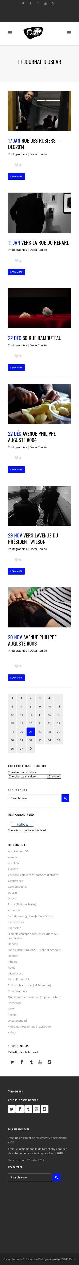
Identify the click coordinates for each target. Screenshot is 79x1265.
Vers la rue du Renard (45, 242)
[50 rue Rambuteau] (39, 308)
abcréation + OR (18, 851)
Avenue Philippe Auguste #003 (32, 640)
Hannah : (14, 956)
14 (30, 715)
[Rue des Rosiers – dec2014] (39, 111)
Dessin (12, 892)
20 (30, 723)
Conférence (15, 881)
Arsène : (13, 857)
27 (40, 732)
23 (58, 723)
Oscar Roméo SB (18, 979)
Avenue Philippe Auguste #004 (32, 437)
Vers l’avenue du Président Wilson (33, 538)
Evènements (16, 922)
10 (49, 706)
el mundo (14, 910)
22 (49, 723)
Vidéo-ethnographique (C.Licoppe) (29, 1026)
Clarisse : (14, 869)
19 (21, 723)
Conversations (17, 886)
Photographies (17, 154)
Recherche (15, 1003)
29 (58, 732)
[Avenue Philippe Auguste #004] (39, 404)
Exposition (14, 928)
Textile (12, 1015)
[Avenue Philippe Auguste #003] (39, 607)
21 (40, 723)
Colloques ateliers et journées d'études (33, 875)
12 (12, 715)
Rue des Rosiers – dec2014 (34, 143)
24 (12, 732)
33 (40, 740)
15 (40, 715)
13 (21, 715)
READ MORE (16, 176)
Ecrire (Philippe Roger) (22, 904)
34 (49, 740)
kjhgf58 (12, 961)
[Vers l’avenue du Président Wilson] (39, 506)
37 (21, 748)
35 (58, 740)
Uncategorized (17, 1020)
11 (58, 706)
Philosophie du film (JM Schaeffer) (29, 985)
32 (30, 740)
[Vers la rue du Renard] (39, 213)
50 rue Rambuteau (42, 338)
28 (49, 732)
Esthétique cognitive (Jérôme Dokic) (30, 916)
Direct (11, 898)
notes (11, 967)
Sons (11, 1009)
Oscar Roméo (38, 154)
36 (12, 748)
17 (58, 715)
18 (12, 723)
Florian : (13, 944)
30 (12, 740)
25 (21, 732)
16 (49, 715)
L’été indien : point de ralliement (28, 1138)
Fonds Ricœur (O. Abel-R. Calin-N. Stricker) (34, 950)
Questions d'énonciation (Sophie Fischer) (34, 997)
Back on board (17, 1160)
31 (21, 740)
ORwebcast (15, 973)
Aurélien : (14, 863)
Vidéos (12, 1032)
